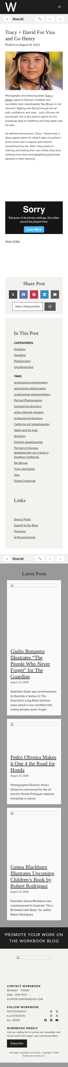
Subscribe (17, 1043)
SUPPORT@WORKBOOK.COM (25, 999)
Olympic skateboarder (28, 442)
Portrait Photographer (28, 400)
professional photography (31, 382)
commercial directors (27, 406)
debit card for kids (26, 430)
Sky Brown (21, 463)
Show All (18, 19)
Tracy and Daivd (24, 469)
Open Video (12, 241)
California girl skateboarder (32, 424)
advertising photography (30, 388)
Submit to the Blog (26, 525)
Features (19, 349)
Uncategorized (23, 367)
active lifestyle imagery (29, 412)
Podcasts (20, 531)
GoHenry (20, 436)
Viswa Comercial (25, 481)
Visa (17, 475)
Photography (22, 361)
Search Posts (22, 519)
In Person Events (25, 537)
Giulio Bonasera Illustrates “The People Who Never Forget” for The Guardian (30, 663)
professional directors (28, 418)
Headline (20, 355)
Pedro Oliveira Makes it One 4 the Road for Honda (33, 763)
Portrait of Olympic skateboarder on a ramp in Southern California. (31, 452)
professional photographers (32, 394)
